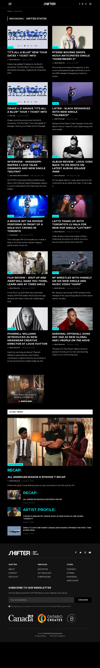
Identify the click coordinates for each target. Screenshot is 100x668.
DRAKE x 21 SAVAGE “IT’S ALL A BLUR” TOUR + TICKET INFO (27, 110)
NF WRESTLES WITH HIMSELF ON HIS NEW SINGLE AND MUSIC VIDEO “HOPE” (72, 281)
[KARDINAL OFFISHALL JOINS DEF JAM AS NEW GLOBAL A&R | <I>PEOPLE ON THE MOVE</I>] (72, 318)
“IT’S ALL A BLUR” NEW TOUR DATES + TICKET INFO (27, 54)
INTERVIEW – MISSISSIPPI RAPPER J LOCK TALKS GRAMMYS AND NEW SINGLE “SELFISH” (26, 166)
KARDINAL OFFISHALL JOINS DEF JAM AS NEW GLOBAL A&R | (71, 337)
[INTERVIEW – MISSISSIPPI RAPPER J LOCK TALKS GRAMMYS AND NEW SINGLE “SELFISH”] (27, 146)
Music (10, 47)
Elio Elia (12, 116)
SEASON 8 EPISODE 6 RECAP (42, 495)
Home (9, 11)
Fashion (11, 329)
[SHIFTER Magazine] (50, 4)
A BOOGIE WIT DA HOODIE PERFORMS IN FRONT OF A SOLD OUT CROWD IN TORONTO (25, 226)
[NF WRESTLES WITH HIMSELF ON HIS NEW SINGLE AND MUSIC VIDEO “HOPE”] (72, 262)
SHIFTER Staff (60, 119)
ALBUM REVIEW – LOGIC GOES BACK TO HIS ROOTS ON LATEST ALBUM (72, 166)
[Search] (90, 4)
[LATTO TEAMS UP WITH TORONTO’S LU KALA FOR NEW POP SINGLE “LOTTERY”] (72, 206)
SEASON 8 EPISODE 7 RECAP (36, 473)
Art (9, 273)
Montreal (12, 103)
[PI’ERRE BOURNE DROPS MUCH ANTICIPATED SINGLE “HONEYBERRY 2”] (72, 37)
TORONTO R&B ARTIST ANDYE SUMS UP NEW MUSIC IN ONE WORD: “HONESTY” (53, 513)
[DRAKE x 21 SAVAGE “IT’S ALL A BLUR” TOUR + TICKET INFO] (27, 93)
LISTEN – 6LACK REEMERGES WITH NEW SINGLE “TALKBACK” (71, 111)
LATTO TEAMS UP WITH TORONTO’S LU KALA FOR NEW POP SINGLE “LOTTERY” (71, 224)
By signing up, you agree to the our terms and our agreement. (41, 606)
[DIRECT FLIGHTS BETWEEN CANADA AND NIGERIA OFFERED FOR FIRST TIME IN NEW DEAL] (14, 531)
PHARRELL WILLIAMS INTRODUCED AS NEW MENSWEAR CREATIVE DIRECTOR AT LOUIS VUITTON (27, 338)
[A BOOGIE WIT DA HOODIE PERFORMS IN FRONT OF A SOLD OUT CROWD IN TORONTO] (27, 206)
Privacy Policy (55, 606)
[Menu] (10, 4)
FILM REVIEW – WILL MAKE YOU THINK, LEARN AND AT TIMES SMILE (27, 281)
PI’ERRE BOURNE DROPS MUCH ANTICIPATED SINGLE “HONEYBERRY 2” (71, 55)
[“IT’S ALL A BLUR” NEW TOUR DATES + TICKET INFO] (27, 37)
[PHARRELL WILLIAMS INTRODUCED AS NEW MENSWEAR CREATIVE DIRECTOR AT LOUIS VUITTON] (27, 318)
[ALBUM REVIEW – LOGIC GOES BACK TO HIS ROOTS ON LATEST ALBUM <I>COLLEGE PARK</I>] (72, 146)
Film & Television (15, 464)
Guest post (14, 235)
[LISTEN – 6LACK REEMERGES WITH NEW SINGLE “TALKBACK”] (72, 93)
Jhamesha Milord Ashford (19, 175)
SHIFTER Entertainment (53, 633)
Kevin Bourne (15, 59)
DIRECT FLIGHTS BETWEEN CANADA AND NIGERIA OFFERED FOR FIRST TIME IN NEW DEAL (57, 529)
